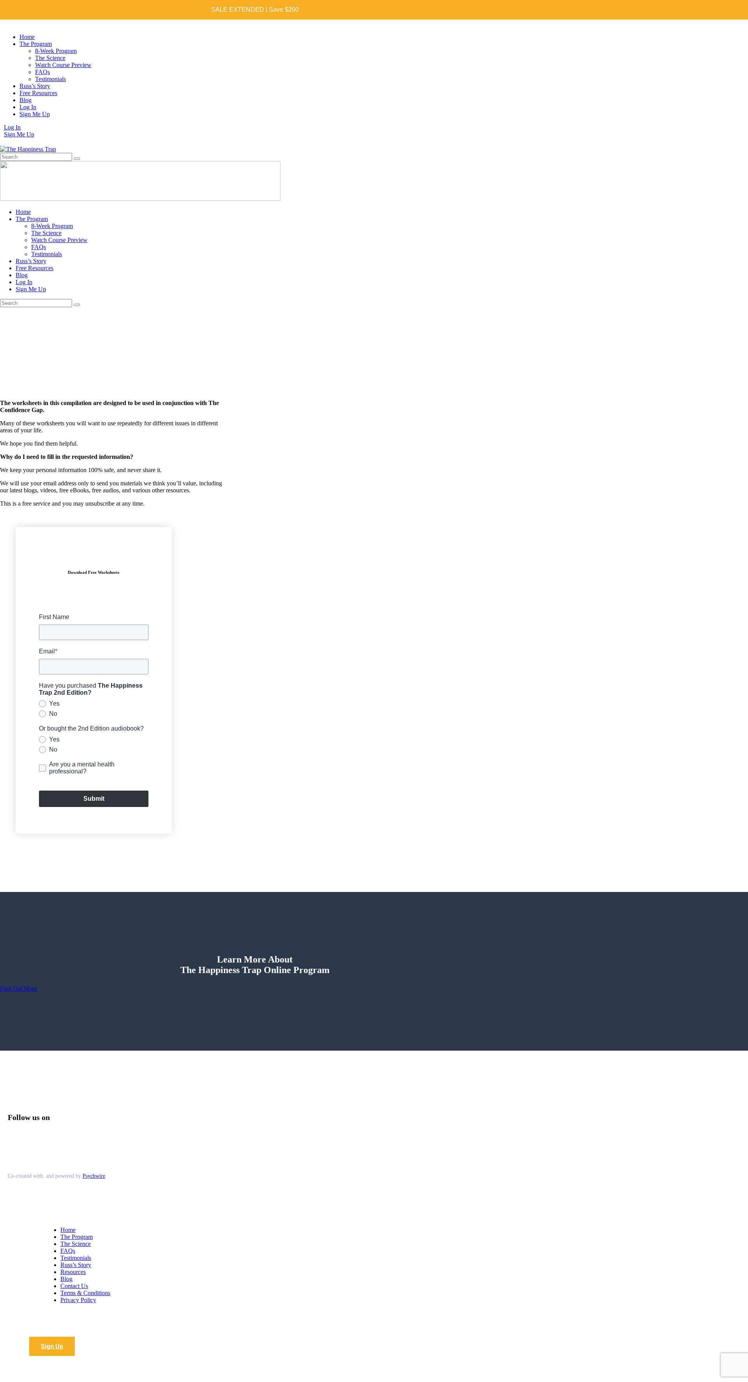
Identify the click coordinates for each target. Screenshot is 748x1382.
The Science (75, 1243)
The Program (76, 1236)
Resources (73, 1272)
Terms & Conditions (85, 1293)
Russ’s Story (75, 1265)
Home (68, 1229)
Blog (66, 1279)
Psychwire (94, 1176)
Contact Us (74, 1286)
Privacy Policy (78, 1300)
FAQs (67, 1251)
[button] (52, 1346)
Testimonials (75, 1258)
